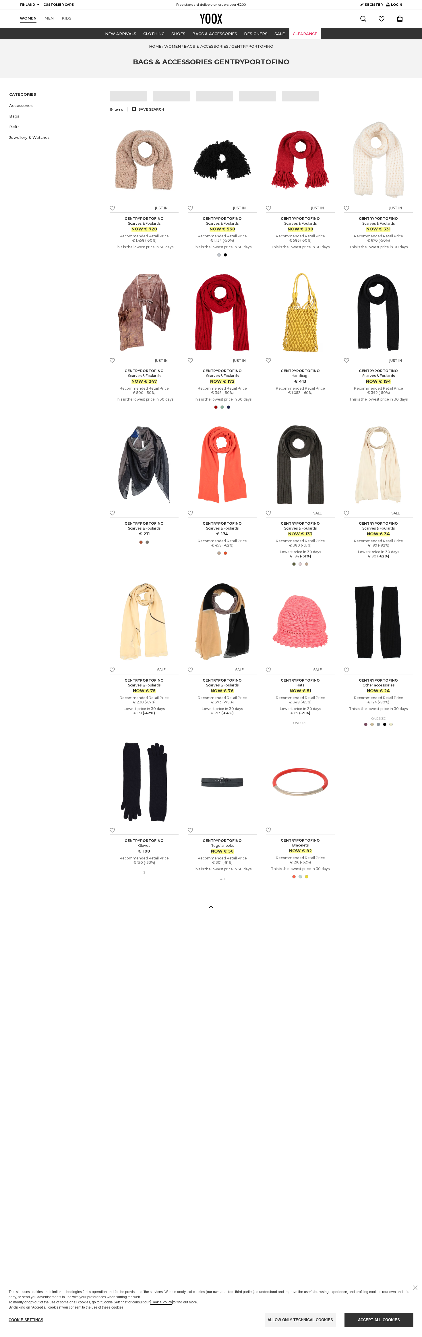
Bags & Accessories (214, 33)
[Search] (363, 18)
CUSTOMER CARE (58, 5)
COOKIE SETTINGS (26, 1320)
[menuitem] (28, 18)
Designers (256, 33)
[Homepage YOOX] (211, 19)
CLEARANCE (305, 33)
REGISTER (374, 5)
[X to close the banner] (415, 1287)
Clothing (153, 33)
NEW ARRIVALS (120, 33)
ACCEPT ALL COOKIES (379, 1320)
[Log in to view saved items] (381, 18)
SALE (279, 33)
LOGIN (394, 6)
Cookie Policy (161, 1302)
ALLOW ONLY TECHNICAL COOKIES (300, 1320)
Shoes (178, 33)
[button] (56, 105)
